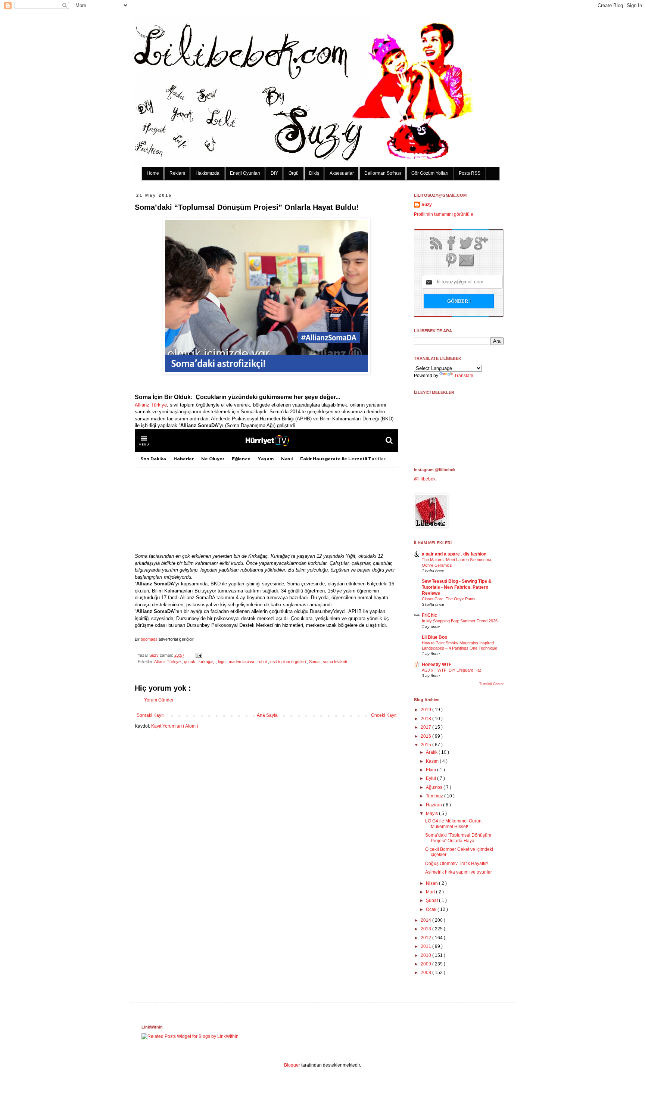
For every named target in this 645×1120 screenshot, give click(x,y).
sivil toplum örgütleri (288, 661)
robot (263, 661)
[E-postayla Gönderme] (198, 655)
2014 (426, 920)
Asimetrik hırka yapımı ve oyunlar (458, 872)
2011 (426, 946)
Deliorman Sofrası (382, 173)
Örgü (294, 173)
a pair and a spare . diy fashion (454, 554)
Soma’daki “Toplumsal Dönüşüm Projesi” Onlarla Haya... (458, 838)
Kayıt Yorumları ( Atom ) (174, 726)
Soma (315, 661)
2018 (426, 718)
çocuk (190, 661)
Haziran (434, 805)
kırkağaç (207, 661)
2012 (426, 937)
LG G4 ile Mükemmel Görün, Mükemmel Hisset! (454, 823)
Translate (463, 375)
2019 (426, 709)
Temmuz (435, 796)
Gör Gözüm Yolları (429, 173)
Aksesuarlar (342, 173)
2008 (426, 972)
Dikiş (314, 173)
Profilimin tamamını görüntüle (443, 214)
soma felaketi (335, 661)
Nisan (432, 883)
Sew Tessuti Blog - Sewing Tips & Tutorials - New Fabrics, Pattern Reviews (457, 587)
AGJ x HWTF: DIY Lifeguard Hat (451, 670)
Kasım (433, 761)
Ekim (431, 769)
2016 (426, 736)
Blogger (292, 1065)
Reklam (177, 173)
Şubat (432, 900)
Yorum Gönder (159, 700)
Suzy (154, 655)
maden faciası (242, 661)
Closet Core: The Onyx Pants (449, 599)
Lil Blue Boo (434, 637)
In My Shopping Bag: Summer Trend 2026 (460, 621)
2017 (426, 727)
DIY (274, 173)
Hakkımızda (207, 173)
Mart (431, 892)
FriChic (429, 615)
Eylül (431, 778)
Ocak (431, 909)
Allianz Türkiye (151, 405)
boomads (149, 639)
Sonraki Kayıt (150, 715)
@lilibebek (425, 479)
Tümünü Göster (491, 684)
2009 (426, 964)
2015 (426, 744)
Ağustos (434, 787)
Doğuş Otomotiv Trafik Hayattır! (456, 863)
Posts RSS (469, 173)
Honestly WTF (436, 664)
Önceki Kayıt (383, 715)
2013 (426, 928)
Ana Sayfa (267, 715)
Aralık (432, 752)
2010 (426, 955)
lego (222, 661)
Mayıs (432, 813)
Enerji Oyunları (245, 173)
